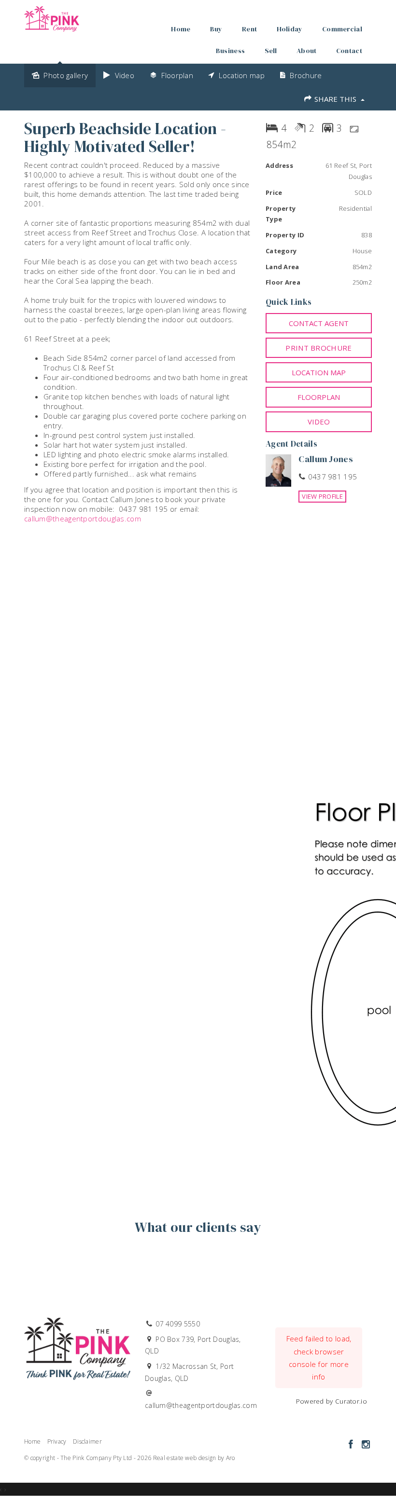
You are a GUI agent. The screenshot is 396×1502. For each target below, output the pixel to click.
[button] (319, 348)
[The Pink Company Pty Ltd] (51, 16)
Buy (216, 29)
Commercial (342, 29)
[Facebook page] (351, 1444)
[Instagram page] (365, 1444)
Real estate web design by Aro (194, 1458)
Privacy (57, 1441)
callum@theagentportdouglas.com (82, 518)
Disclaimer (87, 1441)
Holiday (290, 29)
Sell (271, 50)
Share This (335, 99)
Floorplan (318, 397)
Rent (249, 29)
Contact (349, 50)
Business (230, 50)
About (307, 50)
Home (180, 29)
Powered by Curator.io (331, 1401)
